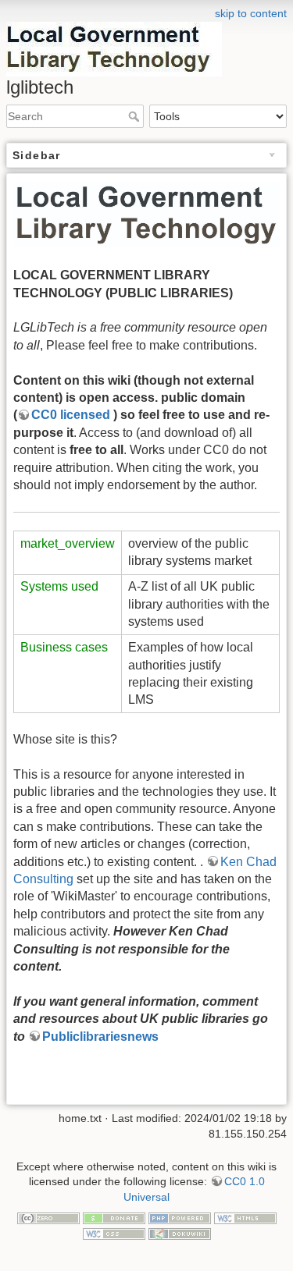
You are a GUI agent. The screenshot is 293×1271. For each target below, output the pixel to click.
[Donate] (114, 1217)
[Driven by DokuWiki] (179, 1233)
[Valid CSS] (114, 1233)
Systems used (59, 586)
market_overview (67, 543)
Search (135, 116)
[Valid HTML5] (245, 1217)
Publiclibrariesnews (100, 1036)
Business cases (64, 647)
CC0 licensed (72, 414)
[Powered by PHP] (179, 1217)
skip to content (251, 13)
